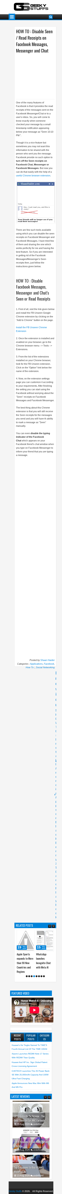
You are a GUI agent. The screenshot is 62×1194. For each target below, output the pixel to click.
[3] (32, 985)
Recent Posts (17, 1046)
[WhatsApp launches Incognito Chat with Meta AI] (26, 940)
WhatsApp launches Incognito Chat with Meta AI (24, 960)
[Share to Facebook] (25, 933)
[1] (27, 985)
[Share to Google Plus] (31, 933)
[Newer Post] (55, 761)
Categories (44, 1046)
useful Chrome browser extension (33, 175)
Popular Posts (30, 1046)
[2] (29, 985)
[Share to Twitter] (28, 933)
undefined (38, 1131)
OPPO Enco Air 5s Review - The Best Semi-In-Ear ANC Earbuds (29, 1125)
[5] (36, 985)
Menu (12, 17)
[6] (39, 985)
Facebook (49, 664)
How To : (30, 667)
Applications (36, 664)
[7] (41, 985)
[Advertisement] (39, 76)
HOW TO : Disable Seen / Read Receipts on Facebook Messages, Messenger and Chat (34, 41)
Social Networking (45, 667)
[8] (44, 985)
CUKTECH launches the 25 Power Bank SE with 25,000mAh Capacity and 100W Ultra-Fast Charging (30, 1083)
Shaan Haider (47, 660)
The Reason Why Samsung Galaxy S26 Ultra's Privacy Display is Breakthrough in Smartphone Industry (45, 967)
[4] (34, 985)
